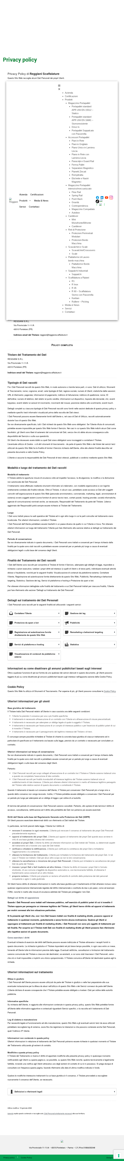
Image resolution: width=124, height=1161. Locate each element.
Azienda (23, 194)
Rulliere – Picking (80, 301)
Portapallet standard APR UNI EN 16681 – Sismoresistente (82, 120)
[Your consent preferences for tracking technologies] (119, 1156)
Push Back (77, 199)
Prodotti (23, 200)
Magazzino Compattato (83, 209)
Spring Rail (77, 195)
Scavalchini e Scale (78, 247)
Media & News (41, 200)
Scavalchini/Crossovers (83, 250)
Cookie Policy (110, 691)
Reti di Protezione (77, 229)
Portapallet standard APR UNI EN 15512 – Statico (82, 110)
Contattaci (34, 206)
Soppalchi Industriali (78, 270)
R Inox (75, 284)
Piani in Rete (78, 140)
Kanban (75, 298)
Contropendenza (80, 205)
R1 (73, 281)
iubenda (10, 1113)
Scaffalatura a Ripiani (78, 277)
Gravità (75, 202)
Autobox (76, 212)
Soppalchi (76, 274)
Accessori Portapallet (78, 137)
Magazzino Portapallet (79, 103)
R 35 (74, 288)
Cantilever (73, 216)
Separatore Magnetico (82, 168)
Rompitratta (77, 175)
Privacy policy (9, 1158)
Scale (74, 253)
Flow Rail (76, 192)
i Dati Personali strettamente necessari (58, 1113)
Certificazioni (36, 194)
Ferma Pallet (78, 164)
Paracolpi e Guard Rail (83, 161)
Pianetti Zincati (79, 171)
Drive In (75, 127)
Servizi (22, 206)
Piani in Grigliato (80, 144)
